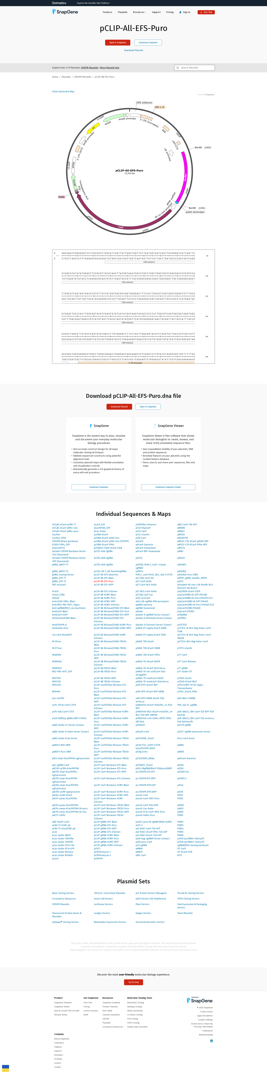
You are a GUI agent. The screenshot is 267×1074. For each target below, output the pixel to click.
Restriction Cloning (135, 1002)
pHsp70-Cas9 (142, 731)
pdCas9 (139, 541)
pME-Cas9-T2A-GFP (187, 524)
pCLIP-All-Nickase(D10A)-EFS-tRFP (111, 614)
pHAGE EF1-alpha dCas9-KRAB (151, 628)
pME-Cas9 (141, 855)
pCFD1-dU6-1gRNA (103, 551)
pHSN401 (140, 725)
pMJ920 (181, 534)
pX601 (180, 808)
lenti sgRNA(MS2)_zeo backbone (69, 608)
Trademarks (207, 1031)
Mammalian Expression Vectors (110, 922)
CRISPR (105, 1019)
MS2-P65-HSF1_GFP (62, 671)
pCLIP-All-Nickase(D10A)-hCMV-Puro (112, 624)
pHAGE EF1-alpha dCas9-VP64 (151, 634)
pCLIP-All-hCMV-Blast (105, 594)
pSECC (180, 581)
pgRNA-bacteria (144, 604)
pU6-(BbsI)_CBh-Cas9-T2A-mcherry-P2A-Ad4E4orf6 (196, 720)
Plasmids (122, 12)
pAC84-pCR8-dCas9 (62, 795)
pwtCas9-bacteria (186, 758)
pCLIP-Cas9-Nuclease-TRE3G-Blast (111, 805)
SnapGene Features (63, 1002)
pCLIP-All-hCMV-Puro (105, 598)
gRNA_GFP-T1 (59, 578)
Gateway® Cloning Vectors (65, 922)
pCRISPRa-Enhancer (146, 524)
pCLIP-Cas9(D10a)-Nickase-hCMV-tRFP (111, 727)
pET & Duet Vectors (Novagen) (151, 893)
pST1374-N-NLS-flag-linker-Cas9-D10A (194, 630)
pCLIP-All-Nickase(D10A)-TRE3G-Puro (110, 650)
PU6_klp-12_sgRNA (187, 705)
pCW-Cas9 (141, 538)
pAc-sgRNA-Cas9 (60, 765)
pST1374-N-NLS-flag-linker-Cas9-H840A (194, 636)
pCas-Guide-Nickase (62, 852)
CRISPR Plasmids (60, 904)
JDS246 (55, 598)
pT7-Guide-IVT (184, 671)
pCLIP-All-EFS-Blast (104, 578)
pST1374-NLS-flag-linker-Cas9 (192, 641)
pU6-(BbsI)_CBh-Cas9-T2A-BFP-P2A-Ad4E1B (196, 713)
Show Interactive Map (63, 91)
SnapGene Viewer (62, 1007)
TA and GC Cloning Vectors (190, 893)
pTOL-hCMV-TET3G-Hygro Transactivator (190, 687)
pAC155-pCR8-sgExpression (66, 791)
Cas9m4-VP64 (59, 538)
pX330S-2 (182, 778)
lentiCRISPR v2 (59, 624)
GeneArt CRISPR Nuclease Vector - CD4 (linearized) (69, 553)
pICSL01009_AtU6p (145, 758)
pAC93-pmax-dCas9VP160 (65, 805)
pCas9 (55, 858)
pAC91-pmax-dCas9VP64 (64, 798)
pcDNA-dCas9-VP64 (104, 544)
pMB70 (139, 852)
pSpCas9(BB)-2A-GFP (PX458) (192, 594)
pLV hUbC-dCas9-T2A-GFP (149, 835)
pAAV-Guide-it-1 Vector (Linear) (68, 725)
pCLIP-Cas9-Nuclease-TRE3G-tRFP (111, 812)
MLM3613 (56, 655)
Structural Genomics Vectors (150, 922)
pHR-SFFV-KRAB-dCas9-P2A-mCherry (150, 700)
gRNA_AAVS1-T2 (60, 571)
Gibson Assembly (135, 1011)
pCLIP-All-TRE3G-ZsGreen (107, 681)
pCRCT (97, 848)
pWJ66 (180, 745)
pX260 (180, 765)
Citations (58, 1047)
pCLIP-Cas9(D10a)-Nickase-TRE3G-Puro (111, 747)
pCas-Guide (100, 531)
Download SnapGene (148, 42)
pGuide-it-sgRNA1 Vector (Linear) (152, 614)
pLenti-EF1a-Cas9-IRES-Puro (150, 812)
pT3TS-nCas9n (184, 648)
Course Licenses (91, 1011)
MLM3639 (57, 668)
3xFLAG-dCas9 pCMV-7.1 (64, 524)
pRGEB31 (181, 564)
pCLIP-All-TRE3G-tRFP (105, 678)
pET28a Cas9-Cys (144, 594)
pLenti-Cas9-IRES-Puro (147, 798)
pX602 (180, 812)
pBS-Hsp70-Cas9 (60, 822)
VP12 (179, 855)
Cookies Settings (205, 1020)
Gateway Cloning (134, 1007)
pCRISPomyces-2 (102, 855)
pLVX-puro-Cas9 (144, 842)
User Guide (107, 1011)
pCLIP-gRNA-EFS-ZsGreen (107, 832)
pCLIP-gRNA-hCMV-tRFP (106, 842)
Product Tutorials (110, 1007)
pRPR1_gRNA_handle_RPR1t (192, 578)
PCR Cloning (132, 1019)
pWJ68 (180, 751)
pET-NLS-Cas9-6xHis (146, 591)
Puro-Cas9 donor (186, 738)
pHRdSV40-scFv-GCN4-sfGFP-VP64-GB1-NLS (154, 720)
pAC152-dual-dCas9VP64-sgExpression (65, 773)
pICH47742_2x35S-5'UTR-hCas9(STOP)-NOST (148, 747)
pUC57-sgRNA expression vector (193, 731)
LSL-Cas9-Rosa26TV (62, 634)
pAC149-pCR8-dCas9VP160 (65, 768)
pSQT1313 (182, 624)
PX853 (180, 825)
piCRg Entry (142, 751)
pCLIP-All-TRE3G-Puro (105, 671)
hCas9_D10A (58, 594)
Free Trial (207, 12)
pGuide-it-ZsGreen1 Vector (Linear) (153, 624)
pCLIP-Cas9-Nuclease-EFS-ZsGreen (112, 778)
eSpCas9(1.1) (58, 548)
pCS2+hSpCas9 (143, 528)
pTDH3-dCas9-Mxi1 (187, 681)
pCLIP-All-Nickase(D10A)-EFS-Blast (111, 608)
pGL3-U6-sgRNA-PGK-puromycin (152, 601)
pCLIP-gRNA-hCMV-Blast (106, 835)
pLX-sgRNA (141, 845)
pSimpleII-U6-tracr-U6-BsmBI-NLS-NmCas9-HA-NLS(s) (195, 586)
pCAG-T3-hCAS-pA (61, 825)
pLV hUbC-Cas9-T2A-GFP (148, 828)
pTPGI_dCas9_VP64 (187, 691)
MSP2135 (56, 685)
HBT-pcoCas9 (59, 584)
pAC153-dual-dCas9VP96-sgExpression (65, 780)
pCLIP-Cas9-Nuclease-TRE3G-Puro (111, 808)
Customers (59, 1043)
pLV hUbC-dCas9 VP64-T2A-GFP (151, 832)
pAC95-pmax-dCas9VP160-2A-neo (69, 812)
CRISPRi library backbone (65, 541)
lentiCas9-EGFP (60, 614)
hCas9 (55, 591)
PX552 (180, 798)
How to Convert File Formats (66, 1011)
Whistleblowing (206, 1035)
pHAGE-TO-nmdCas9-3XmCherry (152, 681)
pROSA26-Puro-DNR (187, 574)
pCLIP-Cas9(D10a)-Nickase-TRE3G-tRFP (111, 753)
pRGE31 (181, 558)
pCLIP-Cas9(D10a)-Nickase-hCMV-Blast (111, 713)
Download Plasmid (133, 50)
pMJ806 (181, 528)
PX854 (180, 828)
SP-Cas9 (181, 848)
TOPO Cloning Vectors (188, 898)
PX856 (180, 835)
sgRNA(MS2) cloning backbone (193, 845)
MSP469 (56, 691)
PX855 (180, 832)
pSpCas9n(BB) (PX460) (188, 608)
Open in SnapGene (117, 42)
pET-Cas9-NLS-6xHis (146, 584)
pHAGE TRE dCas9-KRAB (148, 648)
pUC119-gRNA (184, 725)
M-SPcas (56, 641)
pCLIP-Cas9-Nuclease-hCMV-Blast (111, 785)
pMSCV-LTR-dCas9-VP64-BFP (192, 544)
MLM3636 (57, 661)
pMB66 (139, 848)
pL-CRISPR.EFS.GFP (145, 771)
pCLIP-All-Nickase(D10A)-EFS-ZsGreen (109, 620)
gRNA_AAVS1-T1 (60, 564)
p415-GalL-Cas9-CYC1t (63, 711)
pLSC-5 (139, 825)
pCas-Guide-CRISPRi (62, 842)
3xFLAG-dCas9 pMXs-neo (64, 528)
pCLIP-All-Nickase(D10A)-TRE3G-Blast (110, 643)
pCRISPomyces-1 (102, 852)
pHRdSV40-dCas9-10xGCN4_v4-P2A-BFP (154, 707)
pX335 (180, 791)
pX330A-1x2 (183, 771)
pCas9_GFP (99, 524)
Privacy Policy (206, 1012)
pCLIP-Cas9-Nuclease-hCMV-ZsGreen (109, 800)
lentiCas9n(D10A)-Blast (64, 618)
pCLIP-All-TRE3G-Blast (105, 668)
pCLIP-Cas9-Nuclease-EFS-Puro (110, 768)
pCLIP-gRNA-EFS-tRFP (105, 828)
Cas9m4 (56, 534)
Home (55, 77)
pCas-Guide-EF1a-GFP (63, 848)
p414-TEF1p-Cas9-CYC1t (64, 705)
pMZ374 (181, 548)
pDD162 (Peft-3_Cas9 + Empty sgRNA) (151, 566)
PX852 (180, 822)
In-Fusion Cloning (135, 1015)
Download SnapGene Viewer (168, 487)
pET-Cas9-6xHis (144, 581)
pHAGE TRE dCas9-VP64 (148, 655)
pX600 (180, 805)
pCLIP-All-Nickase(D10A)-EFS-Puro (111, 611)
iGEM (86, 1015)
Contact (57, 1067)
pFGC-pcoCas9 (143, 598)
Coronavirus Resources (64, 898)
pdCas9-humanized (146, 548)
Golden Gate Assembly (137, 1027)
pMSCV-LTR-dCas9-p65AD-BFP (192, 541)
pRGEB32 (181, 571)
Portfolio (58, 1059)
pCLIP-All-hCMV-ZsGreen (106, 604)
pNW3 (180, 551)
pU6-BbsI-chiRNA (186, 698)
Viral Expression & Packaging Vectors (192, 906)
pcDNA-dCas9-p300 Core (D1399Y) (111, 541)
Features (107, 12)
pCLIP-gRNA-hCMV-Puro (106, 838)
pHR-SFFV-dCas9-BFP (147, 685)
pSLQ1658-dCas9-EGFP (188, 591)
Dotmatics (58, 1055)
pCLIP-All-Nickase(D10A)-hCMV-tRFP (112, 628)
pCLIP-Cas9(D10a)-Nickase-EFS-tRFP (110, 700)
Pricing (170, 12)
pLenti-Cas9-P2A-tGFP (147, 805)
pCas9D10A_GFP (102, 528)
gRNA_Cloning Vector (63, 574)
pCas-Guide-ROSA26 (62, 855)
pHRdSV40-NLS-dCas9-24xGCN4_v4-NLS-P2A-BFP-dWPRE (154, 713)
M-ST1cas (57, 648)
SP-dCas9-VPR (184, 852)
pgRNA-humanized (145, 608)
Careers (57, 1063)
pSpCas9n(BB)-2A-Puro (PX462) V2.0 (195, 604)
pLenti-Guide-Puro (145, 815)
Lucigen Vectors (102, 913)
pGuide (139, 611)
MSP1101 (56, 678)
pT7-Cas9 (182, 655)
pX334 (180, 785)
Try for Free (133, 982)
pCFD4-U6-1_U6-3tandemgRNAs (110, 571)
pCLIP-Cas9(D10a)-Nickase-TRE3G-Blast (111, 740)
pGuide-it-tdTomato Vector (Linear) (154, 618)
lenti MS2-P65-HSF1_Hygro (66, 604)
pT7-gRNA (182, 668)
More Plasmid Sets (109, 67)
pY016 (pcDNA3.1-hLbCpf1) (190, 842)
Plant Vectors (142, 904)
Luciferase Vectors (103, 904)
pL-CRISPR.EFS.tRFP (146, 778)
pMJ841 (181, 531)
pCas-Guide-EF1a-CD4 (63, 845)
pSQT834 (181, 618)
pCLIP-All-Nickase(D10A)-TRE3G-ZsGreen (110, 663)
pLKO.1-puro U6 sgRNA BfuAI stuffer (154, 822)
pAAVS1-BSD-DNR (61, 745)
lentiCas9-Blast (60, 611)
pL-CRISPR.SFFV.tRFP (146, 791)
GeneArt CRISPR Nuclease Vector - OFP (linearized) (69, 560)
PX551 (180, 795)
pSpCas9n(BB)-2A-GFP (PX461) (192, 601)
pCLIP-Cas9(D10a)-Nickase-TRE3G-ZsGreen (111, 760)
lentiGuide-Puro (60, 628)
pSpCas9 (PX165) (185, 611)
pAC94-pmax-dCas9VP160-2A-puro (69, 808)
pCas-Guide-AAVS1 (61, 835)
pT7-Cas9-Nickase (186, 661)
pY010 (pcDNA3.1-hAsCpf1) (190, 838)
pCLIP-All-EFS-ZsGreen (105, 591)
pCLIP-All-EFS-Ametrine (106, 574)
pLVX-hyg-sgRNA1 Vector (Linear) (152, 838)
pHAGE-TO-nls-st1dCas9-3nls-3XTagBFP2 (151, 673)
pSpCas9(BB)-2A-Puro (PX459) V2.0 (195, 598)
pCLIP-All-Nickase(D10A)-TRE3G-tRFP (110, 656)
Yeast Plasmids (185, 913)
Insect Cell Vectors (103, 898)
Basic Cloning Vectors (63, 893)
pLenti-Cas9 (142, 795)
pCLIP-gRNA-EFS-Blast (105, 822)
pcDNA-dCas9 (101, 534)
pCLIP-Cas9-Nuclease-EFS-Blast (110, 765)
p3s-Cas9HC (58, 698)
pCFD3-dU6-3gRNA (103, 564)
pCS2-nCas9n (142, 534)
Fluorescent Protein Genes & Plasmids (66, 915)
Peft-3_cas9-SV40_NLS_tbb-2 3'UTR (154, 574)
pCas (54, 832)
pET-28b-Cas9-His (145, 578)
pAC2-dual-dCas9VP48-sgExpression (71, 758)
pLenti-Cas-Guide (145, 808)
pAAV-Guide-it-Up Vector (64, 738)
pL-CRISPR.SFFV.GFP (146, 785)
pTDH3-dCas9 (184, 678)
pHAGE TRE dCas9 (145, 641)
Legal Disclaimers (205, 1016)
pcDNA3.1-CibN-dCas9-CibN (108, 548)
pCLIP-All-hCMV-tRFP (104, 601)
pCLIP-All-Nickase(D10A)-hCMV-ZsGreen (110, 636)
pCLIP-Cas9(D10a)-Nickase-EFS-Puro (110, 687)
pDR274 (139, 571)
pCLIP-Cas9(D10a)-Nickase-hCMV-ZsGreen (111, 733)
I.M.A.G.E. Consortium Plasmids (109, 893)
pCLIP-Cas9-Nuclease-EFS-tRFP (110, 771)
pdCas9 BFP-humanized (148, 551)
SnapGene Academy (111, 1002)
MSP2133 (56, 681)
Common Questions (111, 1015)
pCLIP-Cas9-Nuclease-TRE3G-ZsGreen (109, 817)
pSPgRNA (182, 614)
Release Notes (60, 1015)
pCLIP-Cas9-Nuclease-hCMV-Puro (111, 791)
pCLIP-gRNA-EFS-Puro (105, 825)
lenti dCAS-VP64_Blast (63, 601)
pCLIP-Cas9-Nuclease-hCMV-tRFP (111, 795)
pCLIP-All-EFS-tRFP (103, 584)
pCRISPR (98, 858)
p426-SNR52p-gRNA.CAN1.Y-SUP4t (69, 718)
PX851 (180, 815)
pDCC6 (139, 558)
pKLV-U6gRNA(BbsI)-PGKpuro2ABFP (154, 768)
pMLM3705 (182, 538)
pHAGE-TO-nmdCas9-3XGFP (150, 678)
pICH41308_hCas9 (145, 738)
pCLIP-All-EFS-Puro (103, 581)
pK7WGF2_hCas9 (144, 765)
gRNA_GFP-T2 (59, 581)
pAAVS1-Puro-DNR (61, 751)
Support (156, 12)
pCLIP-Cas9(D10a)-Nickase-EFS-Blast (110, 693)
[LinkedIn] (211, 1041)
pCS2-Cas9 (141, 531)
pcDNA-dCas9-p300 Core (106, 538)
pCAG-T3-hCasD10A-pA (63, 828)
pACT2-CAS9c (58, 815)
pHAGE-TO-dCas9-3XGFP (148, 661)
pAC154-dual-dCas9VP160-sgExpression (65, 787)
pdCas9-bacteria (144, 544)
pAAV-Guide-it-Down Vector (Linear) (70, 731)
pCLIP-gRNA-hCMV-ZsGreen (108, 845)
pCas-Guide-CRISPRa (63, 838)
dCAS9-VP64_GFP (61, 544)
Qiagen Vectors (143, 913)
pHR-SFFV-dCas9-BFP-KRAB (150, 691)
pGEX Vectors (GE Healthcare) (151, 898)
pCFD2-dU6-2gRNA (103, 558)
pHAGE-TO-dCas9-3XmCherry (150, 668)
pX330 (180, 768)
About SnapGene (61, 1039)
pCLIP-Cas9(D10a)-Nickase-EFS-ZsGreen (110, 707)
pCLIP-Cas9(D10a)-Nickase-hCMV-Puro (111, 720)
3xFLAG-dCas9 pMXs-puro (65, 531)
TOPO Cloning (133, 1023)
